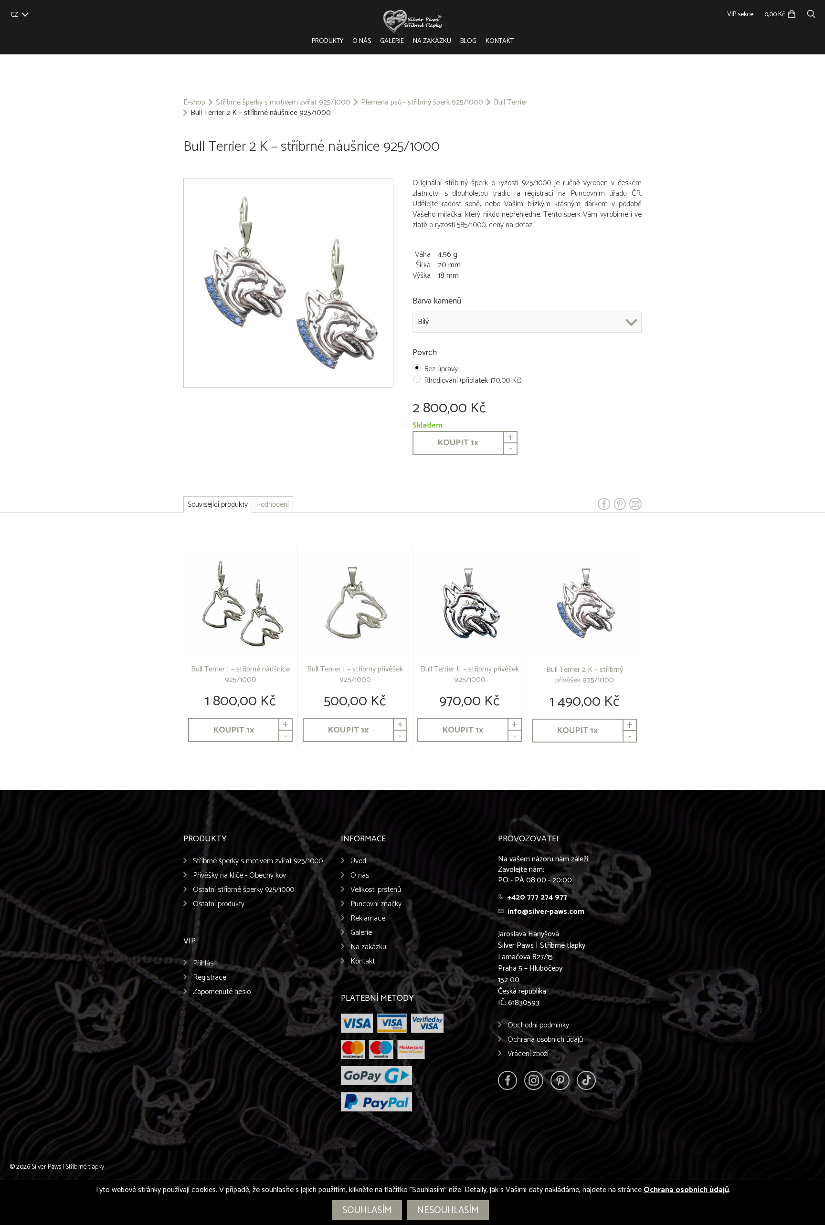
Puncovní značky (376, 904)
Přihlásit (205, 963)
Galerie (392, 41)
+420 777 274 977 (537, 897)
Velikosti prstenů (375, 889)
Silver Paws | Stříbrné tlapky (68, 1167)
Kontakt (500, 41)
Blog (468, 41)
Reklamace (367, 918)
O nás (361, 41)
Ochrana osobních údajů (545, 1039)
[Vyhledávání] (811, 12)
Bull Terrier (511, 102)
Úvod (358, 861)
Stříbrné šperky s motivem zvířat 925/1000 (283, 102)
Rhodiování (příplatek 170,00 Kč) (473, 380)
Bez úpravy (441, 369)
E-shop (194, 102)
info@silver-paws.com (546, 911)
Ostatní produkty (218, 904)
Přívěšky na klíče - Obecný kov (239, 875)
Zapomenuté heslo (222, 991)
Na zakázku (432, 41)
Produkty (327, 41)
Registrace (209, 977)
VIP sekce (740, 14)
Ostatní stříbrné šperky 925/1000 (243, 889)
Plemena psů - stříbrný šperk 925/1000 (422, 102)
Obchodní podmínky (538, 1025)
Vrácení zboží (528, 1053)
